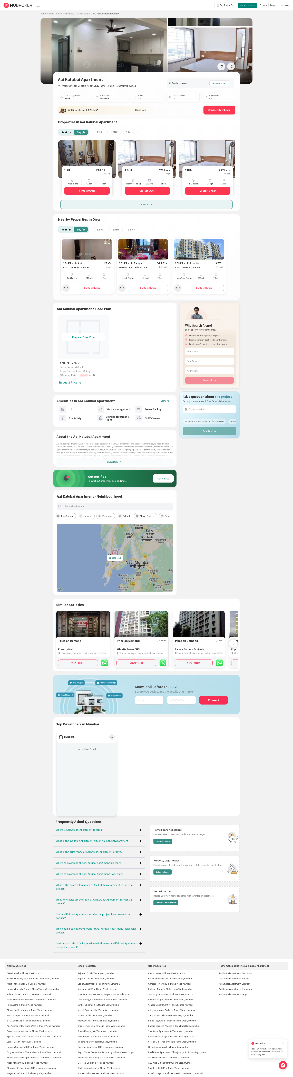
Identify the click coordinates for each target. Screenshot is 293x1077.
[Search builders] (112, 737)
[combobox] (118, 506)
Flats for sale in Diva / (85, 13)
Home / (44, 13)
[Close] (283, 1043)
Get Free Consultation (165, 902)
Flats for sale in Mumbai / (61, 13)
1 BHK (114, 132)
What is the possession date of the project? (204, 421)
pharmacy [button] (107, 516)
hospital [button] (88, 516)
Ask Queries (209, 430)
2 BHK (129, 132)
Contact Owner (87, 190)
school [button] (126, 516)
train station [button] (67, 516)
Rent (37, 6)
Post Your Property (247, 5)
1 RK (99, 132)
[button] (84, 375)
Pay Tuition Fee (227, 5)
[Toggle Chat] (283, 1065)
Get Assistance (162, 872)
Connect (207, 379)
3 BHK (131, 229)
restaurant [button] (170, 516)
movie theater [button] (147, 516)
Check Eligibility (162, 841)
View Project (77, 662)
